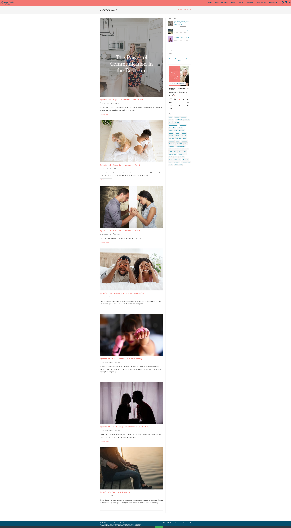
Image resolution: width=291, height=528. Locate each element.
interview (172, 143)
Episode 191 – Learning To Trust (182, 30)
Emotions (171, 138)
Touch (170, 164)
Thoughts (176, 162)
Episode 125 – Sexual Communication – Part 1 (120, 230)
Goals (177, 140)
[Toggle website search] (279, 3)
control (171, 133)
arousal (171, 119)
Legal (162, 522)
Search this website (172, 51)
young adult (178, 164)
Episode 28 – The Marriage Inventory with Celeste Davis (124, 427)
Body (170, 122)
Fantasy (178, 138)
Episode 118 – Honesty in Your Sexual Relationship (122, 293)
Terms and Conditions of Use (176, 522)
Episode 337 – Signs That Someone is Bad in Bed (121, 99)
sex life (181, 156)
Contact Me (171, 58)
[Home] (178, 9)
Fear (184, 138)
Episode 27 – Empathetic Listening (115, 492)
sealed (171, 156)
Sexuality (185, 159)
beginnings (179, 119)
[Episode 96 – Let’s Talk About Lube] (170, 39)
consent (180, 127)
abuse (170, 117)
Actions (177, 117)
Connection (172, 127)
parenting (178, 148)
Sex (176, 156)
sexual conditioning (174, 159)
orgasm (171, 148)
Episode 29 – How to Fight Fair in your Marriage (121, 359)
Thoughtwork (186, 162)
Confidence (183, 125)
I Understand (159, 526)
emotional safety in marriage (177, 135)
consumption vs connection (176, 130)
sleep (170, 162)
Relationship (182, 151)
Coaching (176, 122)
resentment (182, 154)
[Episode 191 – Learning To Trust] (170, 31)
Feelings (171, 140)
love (185, 143)
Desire (177, 133)
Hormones (184, 140)
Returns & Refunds (187, 522)
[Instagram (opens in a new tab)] (286, 2)
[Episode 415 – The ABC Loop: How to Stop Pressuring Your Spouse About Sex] (170, 23)
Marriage (171, 146)
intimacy (179, 143)
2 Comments (185, 40)
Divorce (184, 133)
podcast (185, 148)
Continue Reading (106, 114)
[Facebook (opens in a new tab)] (283, 2)
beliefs (186, 119)
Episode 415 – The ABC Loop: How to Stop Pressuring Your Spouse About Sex (181, 23)
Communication (187, 9)
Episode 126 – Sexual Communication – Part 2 (120, 165)
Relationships (172, 154)
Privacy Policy (166, 522)
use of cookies (151, 526)
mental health (180, 146)
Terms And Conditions (180, 58)
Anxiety (183, 117)
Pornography (172, 151)
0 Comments (116, 103)
